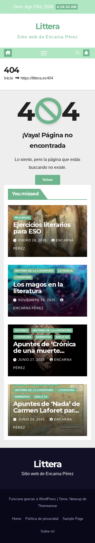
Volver (47, 180)
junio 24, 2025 (32, 419)
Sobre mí (48, 531)
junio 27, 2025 (32, 360)
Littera (47, 26)
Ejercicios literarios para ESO (41, 228)
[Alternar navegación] (44, 53)
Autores (21, 330)
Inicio (8, 78)
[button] (77, 52)
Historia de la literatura (34, 270)
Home (16, 519)
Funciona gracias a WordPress (33, 499)
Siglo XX (62, 337)
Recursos (22, 217)
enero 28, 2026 (33, 240)
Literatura (23, 277)
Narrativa (43, 337)
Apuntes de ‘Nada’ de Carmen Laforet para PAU (46, 410)
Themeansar (47, 506)
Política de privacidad (41, 519)
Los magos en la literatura (38, 288)
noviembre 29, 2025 (37, 300)
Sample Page (73, 519)
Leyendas (65, 270)
